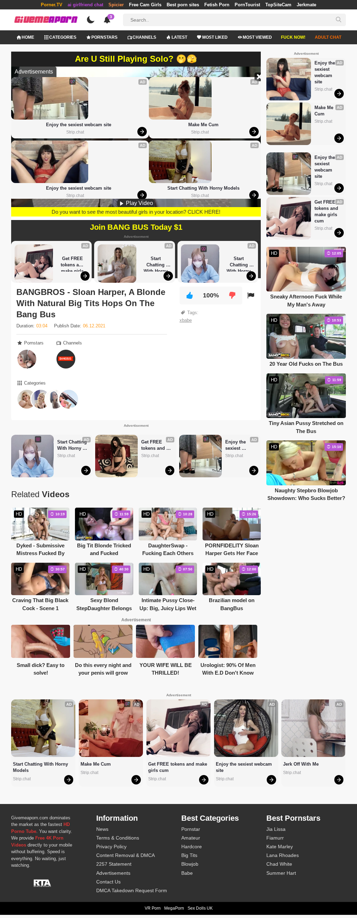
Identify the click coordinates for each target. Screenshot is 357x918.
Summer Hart (281, 873)
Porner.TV (51, 4)
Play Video (138, 203)
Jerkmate (306, 4)
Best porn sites (183, 4)
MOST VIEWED (257, 37)
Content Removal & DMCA (125, 855)
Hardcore (191, 846)
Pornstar (190, 829)
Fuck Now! (293, 37)
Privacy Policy (111, 846)
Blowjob (189, 864)
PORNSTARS (104, 37)
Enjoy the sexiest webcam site (78, 124)
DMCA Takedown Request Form (131, 890)
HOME (28, 37)
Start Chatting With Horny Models (203, 188)
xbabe (186, 320)
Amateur (190, 838)
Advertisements (113, 873)
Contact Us (108, 882)
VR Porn (153, 908)
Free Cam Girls (145, 4)
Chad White (279, 864)
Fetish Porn (216, 4)
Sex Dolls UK (200, 908)
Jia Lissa (276, 829)
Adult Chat (328, 37)
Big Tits (189, 855)
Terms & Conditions (117, 838)
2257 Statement (113, 864)
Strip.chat (75, 132)
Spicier (116, 4)
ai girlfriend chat (85, 4)
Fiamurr (275, 838)
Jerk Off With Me (301, 764)
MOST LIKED (215, 37)
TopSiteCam (278, 4)
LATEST (179, 37)
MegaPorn (174, 908)
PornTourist (247, 4)
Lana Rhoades (282, 855)
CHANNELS (144, 37)
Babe (187, 873)
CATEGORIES (62, 37)
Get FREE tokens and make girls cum (73, 264)
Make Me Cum (203, 124)
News (102, 829)
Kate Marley (279, 846)
